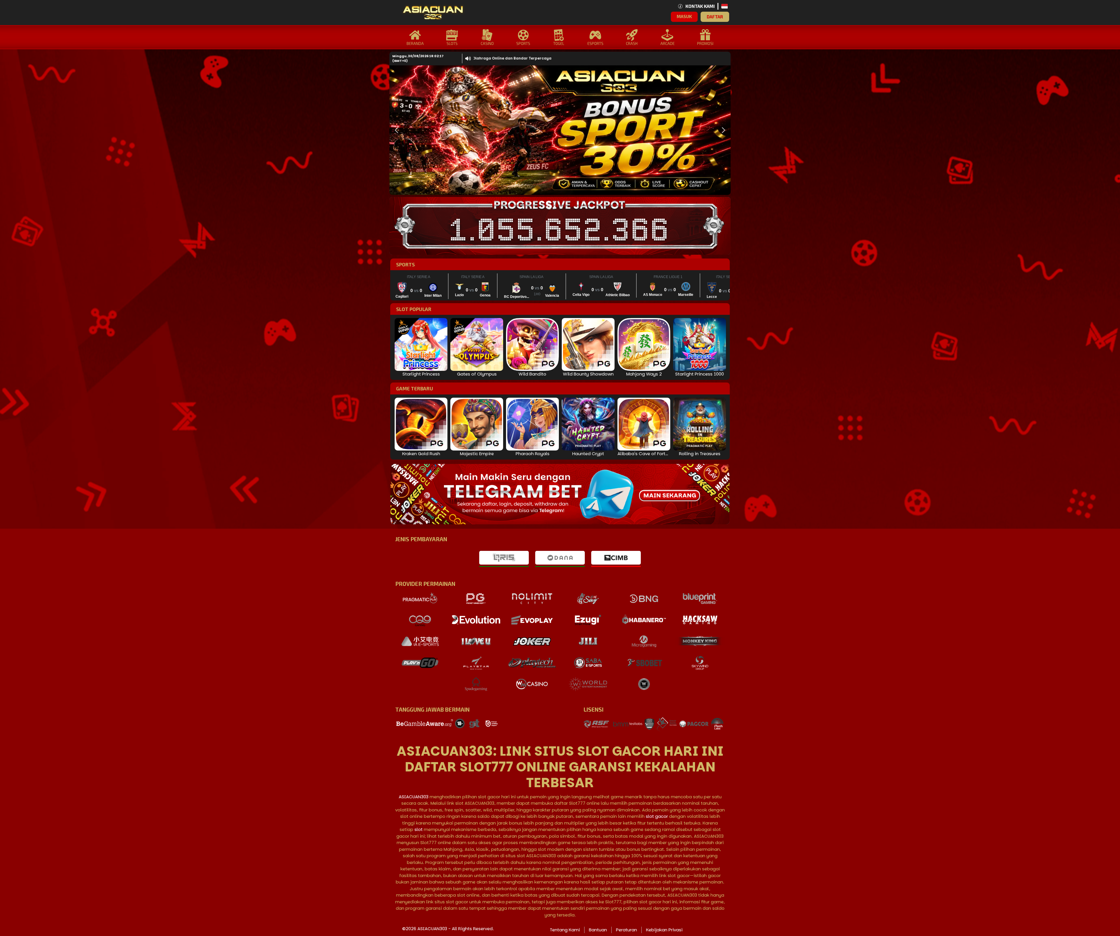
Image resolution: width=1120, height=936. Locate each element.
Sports (523, 43)
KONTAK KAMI (700, 6)
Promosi (705, 43)
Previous (395, 130)
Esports (595, 43)
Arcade (667, 43)
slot (418, 829)
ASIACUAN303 (413, 797)
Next (722, 130)
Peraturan (626, 930)
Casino (487, 43)
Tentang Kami (565, 930)
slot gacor (657, 816)
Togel (558, 43)
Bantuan (598, 930)
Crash (632, 43)
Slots (452, 43)
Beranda (415, 43)
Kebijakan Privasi (664, 930)
